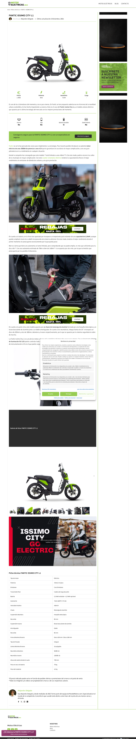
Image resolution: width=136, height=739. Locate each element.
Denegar (68, 394)
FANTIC (23, 9)
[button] (94, 476)
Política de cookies (59, 397)
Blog (51, 728)
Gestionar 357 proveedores (49, 389)
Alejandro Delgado (27, 19)
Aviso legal (79, 397)
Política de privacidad (70, 397)
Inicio (8, 9)
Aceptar (50, 394)
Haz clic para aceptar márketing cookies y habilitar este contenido (52, 541)
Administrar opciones (86, 394)
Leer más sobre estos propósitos (85, 389)
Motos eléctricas (15, 9)
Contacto (52, 730)
